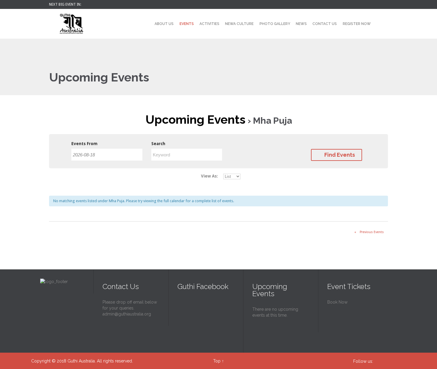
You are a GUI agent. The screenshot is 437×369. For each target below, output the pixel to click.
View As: (209, 176)
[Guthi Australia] (71, 24)
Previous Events (369, 232)
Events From (84, 144)
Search (158, 144)
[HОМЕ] (146, 24)
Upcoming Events (195, 119)
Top (217, 361)
